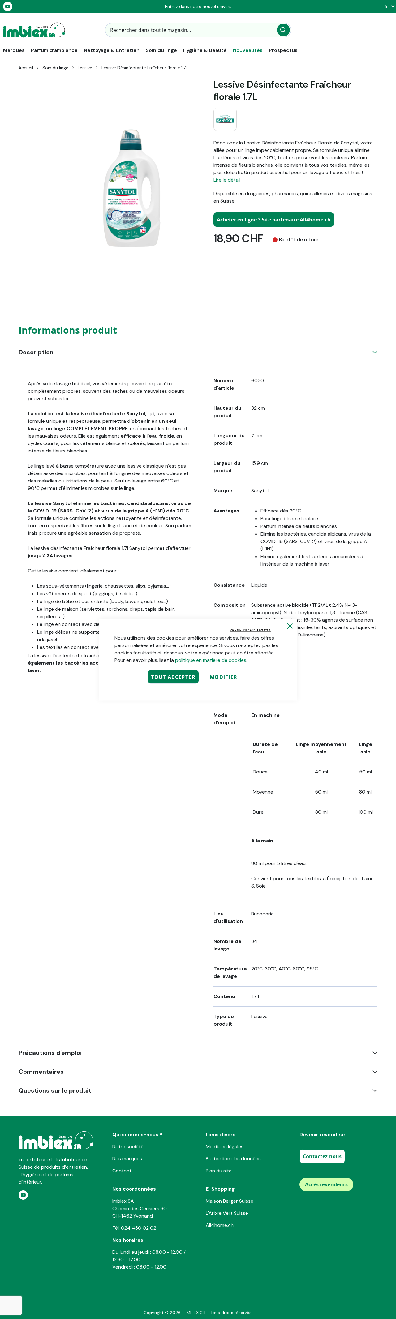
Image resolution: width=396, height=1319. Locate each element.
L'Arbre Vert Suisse (227, 1213)
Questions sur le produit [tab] (55, 1090)
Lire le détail (226, 180)
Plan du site (219, 1170)
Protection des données (233, 1158)
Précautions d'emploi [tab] (50, 1053)
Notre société (128, 1146)
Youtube (7, 6)
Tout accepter (173, 676)
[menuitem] (14, 50)
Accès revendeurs (326, 1184)
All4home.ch (220, 1225)
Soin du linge (55, 68)
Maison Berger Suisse (229, 1201)
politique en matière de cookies (210, 660)
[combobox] (198, 30)
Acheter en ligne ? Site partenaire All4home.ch (274, 219)
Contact (121, 1170)
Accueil (26, 68)
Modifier (224, 676)
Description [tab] (36, 352)
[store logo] (34, 30)
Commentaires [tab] (41, 1072)
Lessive (85, 68)
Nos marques (127, 1158)
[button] (388, 6)
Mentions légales (224, 1146)
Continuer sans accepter (250, 629)
